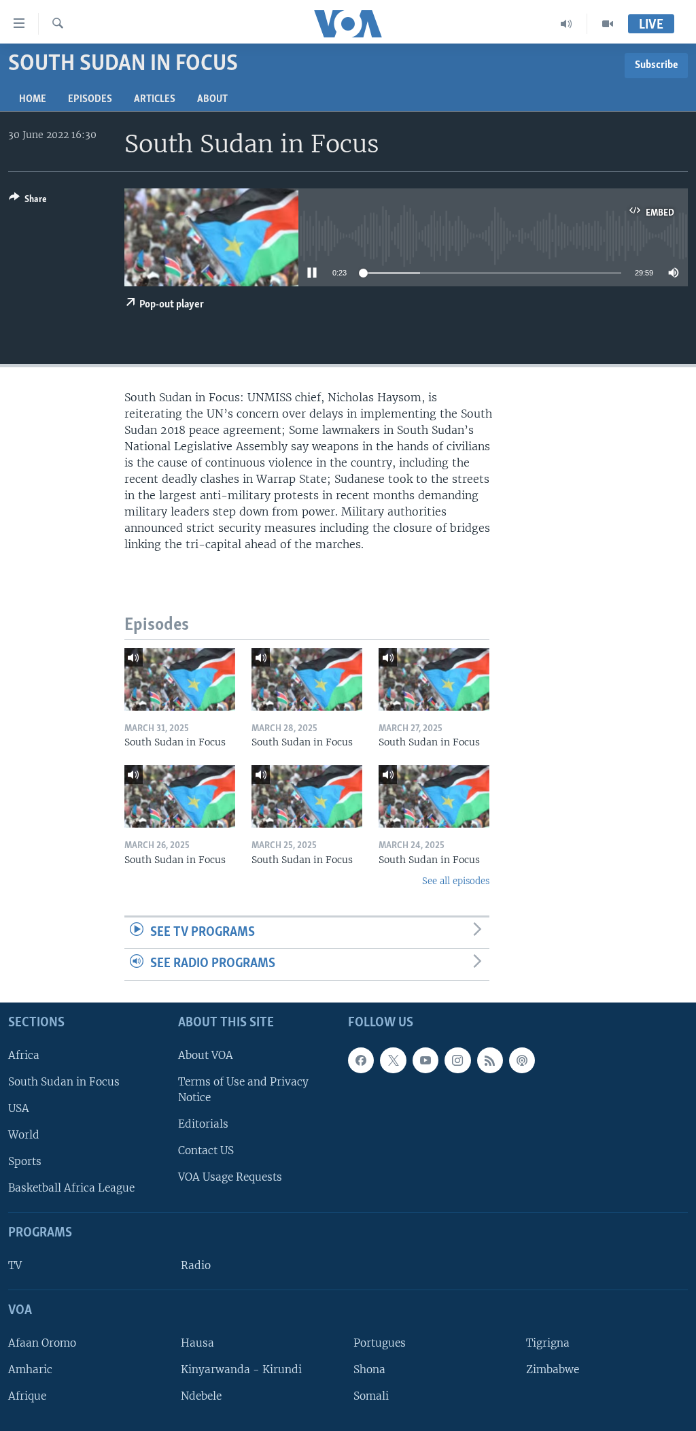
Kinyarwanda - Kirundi (241, 1369)
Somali (371, 1396)
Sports (24, 1161)
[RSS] (490, 1060)
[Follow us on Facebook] (361, 1060)
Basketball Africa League (71, 1187)
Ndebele (201, 1396)
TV (15, 1265)
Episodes (90, 99)
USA (18, 1108)
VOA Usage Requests (230, 1177)
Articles (154, 99)
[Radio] (566, 24)
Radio (196, 1265)
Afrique (27, 1396)
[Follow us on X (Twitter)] (393, 1060)
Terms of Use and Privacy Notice (243, 1089)
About (212, 99)
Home (32, 99)
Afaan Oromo (42, 1342)
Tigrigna (548, 1342)
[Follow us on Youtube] (425, 1060)
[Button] (28, 201)
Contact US (206, 1150)
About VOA (205, 1055)
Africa (23, 1055)
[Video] (607, 24)
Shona (369, 1369)
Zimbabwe (552, 1369)
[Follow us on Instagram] (457, 1060)
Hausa (197, 1342)
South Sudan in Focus (64, 1081)
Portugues (379, 1342)
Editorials (203, 1123)
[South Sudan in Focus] (179, 679)
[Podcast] (522, 1060)
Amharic (30, 1369)
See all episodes (455, 881)
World (23, 1134)
